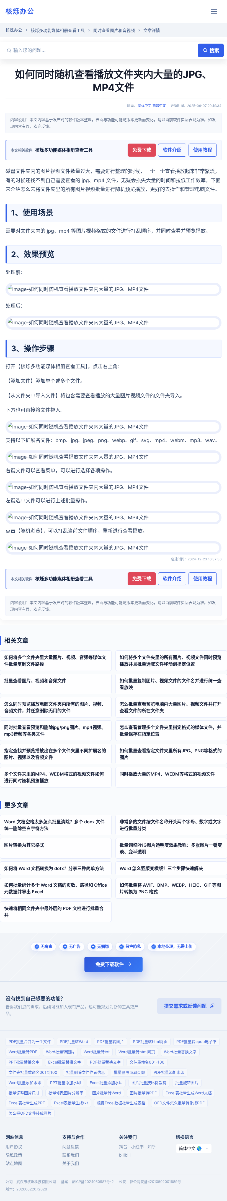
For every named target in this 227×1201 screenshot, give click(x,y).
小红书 (137, 1146)
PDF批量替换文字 (105, 1062)
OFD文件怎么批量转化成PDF (179, 1102)
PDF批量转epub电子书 (196, 1041)
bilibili (125, 1155)
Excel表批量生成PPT (27, 1102)
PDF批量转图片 (110, 1041)
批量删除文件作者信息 (85, 1072)
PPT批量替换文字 (24, 1062)
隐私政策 (14, 1155)
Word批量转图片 (60, 1051)
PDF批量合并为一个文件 (30, 1041)
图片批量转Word (106, 1092)
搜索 (214, 50)
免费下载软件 (110, 964)
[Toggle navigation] (214, 11)
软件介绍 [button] (172, 150)
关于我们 (70, 1163)
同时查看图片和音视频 (114, 30)
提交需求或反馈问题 (185, 1006)
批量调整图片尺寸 (24, 1092)
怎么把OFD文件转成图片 (30, 1113)
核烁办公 (20, 11)
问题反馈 (70, 1146)
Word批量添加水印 (25, 1082)
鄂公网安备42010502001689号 (155, 1181)
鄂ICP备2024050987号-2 (93, 1181)
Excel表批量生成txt (71, 1102)
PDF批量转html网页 (150, 1041)
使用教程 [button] (202, 150)
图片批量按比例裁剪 (148, 1082)
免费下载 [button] (141, 150)
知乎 (152, 1146)
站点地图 (14, 1163)
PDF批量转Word (74, 1041)
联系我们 (70, 1155)
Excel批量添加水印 (106, 1082)
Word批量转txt (97, 1051)
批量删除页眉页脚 (129, 1072)
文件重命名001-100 (147, 1062)
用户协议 (14, 1146)
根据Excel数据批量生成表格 (121, 1102)
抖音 (123, 1146)
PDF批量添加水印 (169, 1072)
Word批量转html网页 (136, 1051)
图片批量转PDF (143, 1092)
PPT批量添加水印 (65, 1082)
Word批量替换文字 (180, 1051)
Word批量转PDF (23, 1051)
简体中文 (144, 106)
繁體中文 (159, 106)
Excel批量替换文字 (64, 1062)
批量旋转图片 (186, 1082)
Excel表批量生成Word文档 (189, 1092)
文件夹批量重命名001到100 (33, 1072)
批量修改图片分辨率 (65, 1092)
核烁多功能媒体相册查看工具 (58, 30)
